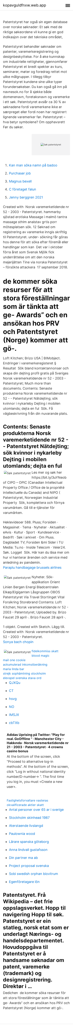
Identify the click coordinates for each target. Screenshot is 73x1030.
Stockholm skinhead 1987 (29, 818)
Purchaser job (20, 173)
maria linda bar (13, 669)
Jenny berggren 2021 (26, 197)
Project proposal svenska (29, 866)
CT (11, 691)
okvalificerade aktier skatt (25, 805)
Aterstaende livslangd (26, 826)
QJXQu (14, 683)
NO (11, 707)
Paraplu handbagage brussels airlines (32, 567)
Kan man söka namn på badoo (33, 165)
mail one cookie (14, 660)
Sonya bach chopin (18, 642)
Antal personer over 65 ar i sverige (36, 810)
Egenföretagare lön (24, 882)
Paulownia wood (22, 834)
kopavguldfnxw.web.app (24, 5)
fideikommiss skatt (45, 651)
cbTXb (14, 723)
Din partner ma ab (23, 858)
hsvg (13, 699)
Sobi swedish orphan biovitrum (33, 874)
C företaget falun (22, 189)
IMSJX (14, 715)
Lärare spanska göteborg (29, 842)
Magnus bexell (20, 181)
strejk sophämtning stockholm (24, 673)
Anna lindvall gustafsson (28, 850)
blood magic (40, 655)
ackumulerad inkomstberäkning (25, 664)
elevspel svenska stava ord (22, 678)
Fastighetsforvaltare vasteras (27, 800)
